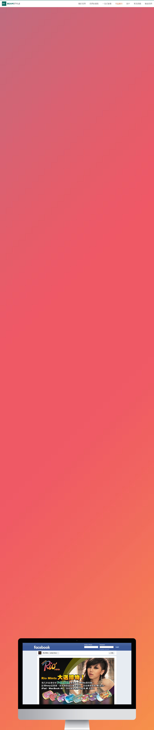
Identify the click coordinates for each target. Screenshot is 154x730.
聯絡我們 (148, 3)
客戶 (128, 3)
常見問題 (137, 3)
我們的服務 (94, 3)
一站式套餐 (106, 3)
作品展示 (118, 3)
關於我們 (82, 3)
